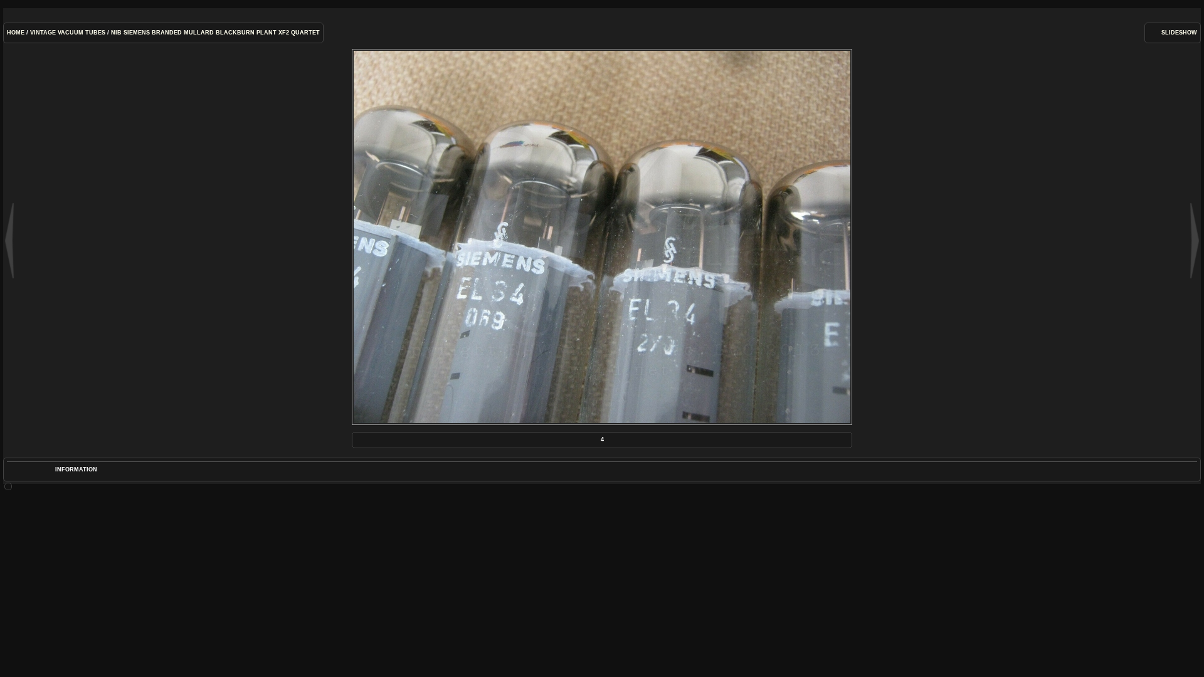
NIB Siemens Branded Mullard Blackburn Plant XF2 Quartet (215, 32)
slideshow (1179, 32)
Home (15, 32)
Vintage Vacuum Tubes (67, 32)
